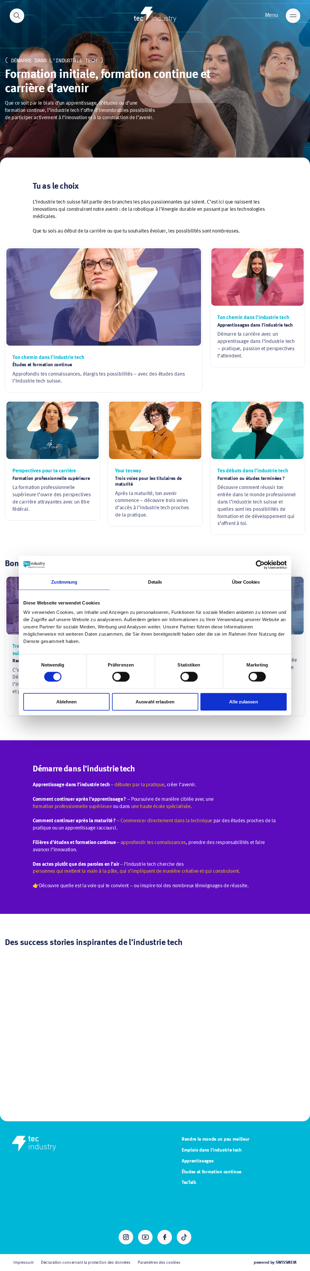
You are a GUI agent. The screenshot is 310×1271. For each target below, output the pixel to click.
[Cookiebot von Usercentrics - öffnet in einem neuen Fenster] (260, 564)
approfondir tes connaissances (153, 842)
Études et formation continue (211, 1172)
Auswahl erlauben (155, 701)
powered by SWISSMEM (275, 1262)
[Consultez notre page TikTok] (184, 1237)
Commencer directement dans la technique (166, 820)
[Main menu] (293, 15)
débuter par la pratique (139, 784)
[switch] (121, 676)
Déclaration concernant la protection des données (85, 1262)
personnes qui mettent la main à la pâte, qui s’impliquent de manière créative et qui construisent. (136, 871)
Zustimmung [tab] (64, 581)
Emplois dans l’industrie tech (212, 1150)
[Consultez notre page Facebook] (164, 1237)
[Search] (17, 15)
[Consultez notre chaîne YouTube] (145, 1237)
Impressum (23, 1262)
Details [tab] (155, 581)
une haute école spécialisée (161, 806)
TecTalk (189, 1182)
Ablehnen (66, 701)
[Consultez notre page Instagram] (126, 1237)
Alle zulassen (243, 701)
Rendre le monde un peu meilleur (215, 1139)
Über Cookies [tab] (245, 581)
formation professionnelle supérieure (72, 806)
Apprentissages (198, 1161)
